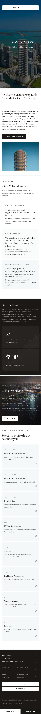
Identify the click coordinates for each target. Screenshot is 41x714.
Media (4, 674)
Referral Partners (22, 674)
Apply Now (10, 711)
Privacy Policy (7, 704)
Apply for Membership (15, 136)
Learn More (11, 418)
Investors (20, 671)
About (4, 671)
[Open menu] (5, 8)
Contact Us (5, 677)
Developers (20, 677)
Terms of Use (18, 704)
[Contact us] (34, 7)
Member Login (21, 684)
